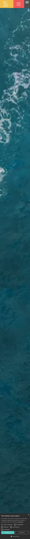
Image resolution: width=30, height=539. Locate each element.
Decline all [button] (22, 532)
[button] (15, 536)
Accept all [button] (7, 532)
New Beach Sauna (5, 4)
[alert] (15, 526)
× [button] (28, 514)
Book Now (19, 4)
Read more (20, 522)
